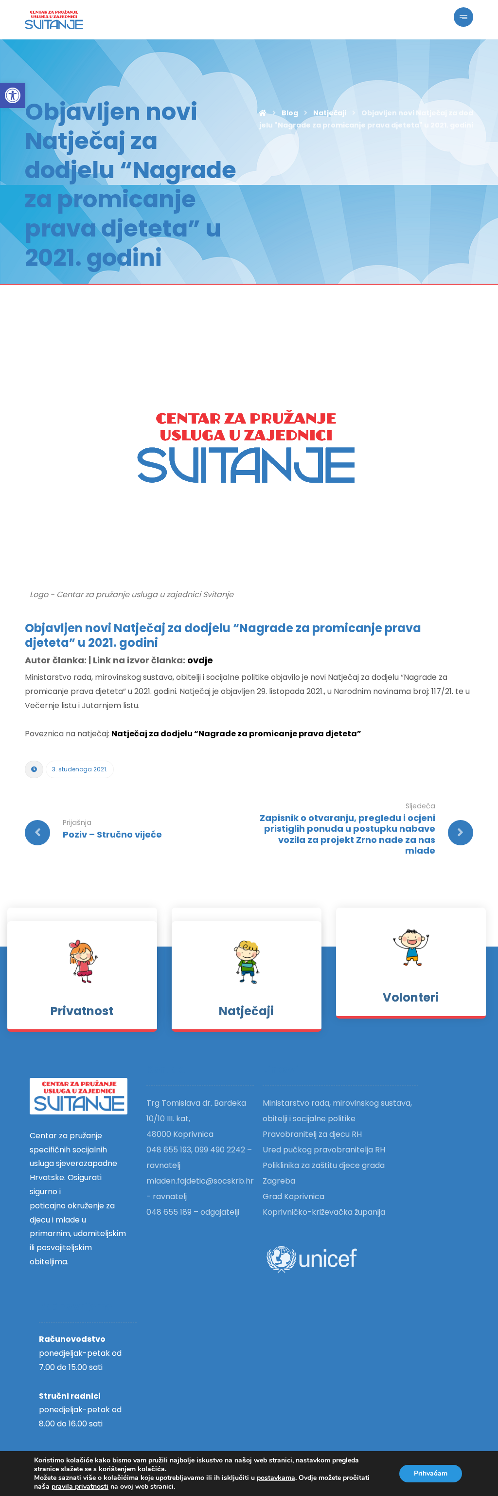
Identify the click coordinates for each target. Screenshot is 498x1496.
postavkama (276, 1478)
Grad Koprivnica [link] (293, 1196)
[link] (12, 95)
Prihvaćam (430, 1473)
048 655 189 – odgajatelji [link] (192, 1212)
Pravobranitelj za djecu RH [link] (312, 1134)
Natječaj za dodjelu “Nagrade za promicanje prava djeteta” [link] (236, 733)
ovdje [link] (200, 660)
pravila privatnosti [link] (80, 1486)
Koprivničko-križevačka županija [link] (324, 1212)
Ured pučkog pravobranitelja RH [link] (324, 1149)
